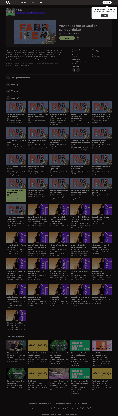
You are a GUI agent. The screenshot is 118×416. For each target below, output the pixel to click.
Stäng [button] (104, 15)
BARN (32, 2)
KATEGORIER (23, 2)
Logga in (107, 2)
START (14, 2)
